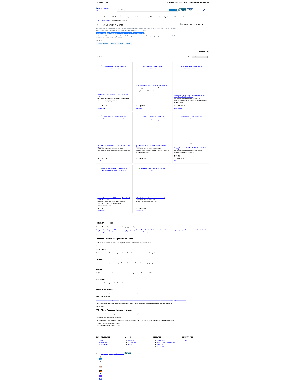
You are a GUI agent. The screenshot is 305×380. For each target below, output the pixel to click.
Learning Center (161, 340)
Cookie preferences (119, 354)
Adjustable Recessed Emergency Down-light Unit (150, 198)
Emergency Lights (105, 20)
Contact (101, 340)
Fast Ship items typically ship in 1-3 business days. (196, 2)
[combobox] (147, 10)
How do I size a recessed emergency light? (108, 323)
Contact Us (170, 2)
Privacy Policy (160, 344)
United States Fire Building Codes (166, 342)
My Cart (130, 344)
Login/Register (132, 342)
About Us (187, 340)
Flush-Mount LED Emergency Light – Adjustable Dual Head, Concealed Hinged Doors (189, 96)
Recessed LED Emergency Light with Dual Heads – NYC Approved (114, 146)
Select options (101, 108)
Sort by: (188, 57)
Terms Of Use (160, 346)
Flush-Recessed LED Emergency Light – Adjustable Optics (151, 146)
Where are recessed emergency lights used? (109, 317)
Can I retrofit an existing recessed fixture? (108, 325)
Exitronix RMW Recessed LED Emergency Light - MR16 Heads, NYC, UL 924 (114, 198)
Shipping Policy (103, 344)
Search (174, 10)
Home (97, 20)
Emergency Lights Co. (107, 354)
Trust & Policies (203, 51)
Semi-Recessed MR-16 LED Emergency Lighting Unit (151, 85)
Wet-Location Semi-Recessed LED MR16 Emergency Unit (113, 95)
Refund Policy (103, 342)
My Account (131, 340)
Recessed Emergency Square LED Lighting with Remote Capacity (190, 148)
